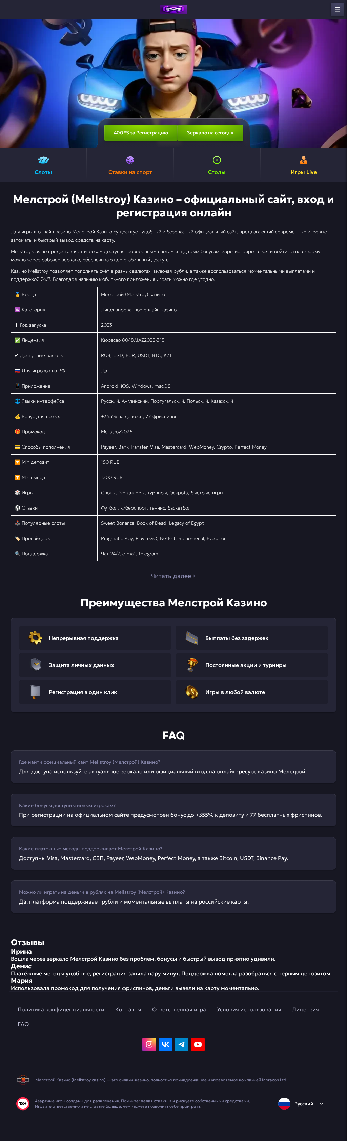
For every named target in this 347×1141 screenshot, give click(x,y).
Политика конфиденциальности (61, 1009)
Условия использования (249, 1009)
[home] (173, 9)
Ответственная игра (179, 1009)
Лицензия (305, 1009)
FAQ (23, 1024)
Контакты (128, 1009)
